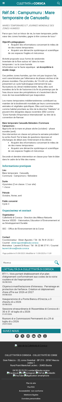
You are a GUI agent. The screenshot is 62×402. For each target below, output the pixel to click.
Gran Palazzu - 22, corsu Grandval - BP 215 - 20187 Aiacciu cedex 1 (31, 361)
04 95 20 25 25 (20, 370)
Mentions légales (31, 395)
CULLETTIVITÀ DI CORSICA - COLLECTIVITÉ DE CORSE (31, 355)
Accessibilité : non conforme (31, 391)
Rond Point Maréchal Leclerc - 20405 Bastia (31, 365)
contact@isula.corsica (38, 370)
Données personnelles (31, 399)
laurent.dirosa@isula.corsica (15, 248)
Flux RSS (31, 387)
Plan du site (31, 383)
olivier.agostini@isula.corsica (24, 243)
